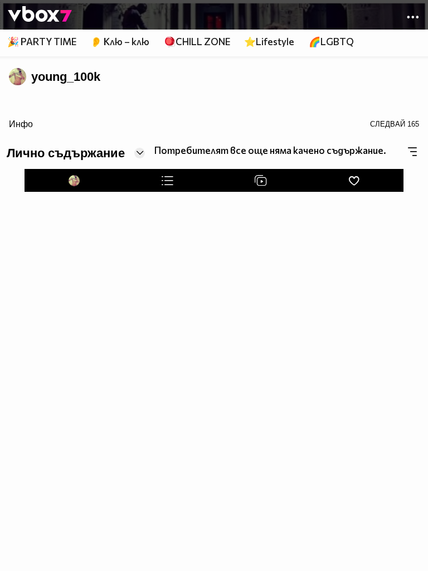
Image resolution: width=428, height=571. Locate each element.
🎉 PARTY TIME (41, 41)
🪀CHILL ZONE (197, 41)
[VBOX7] (40, 15)
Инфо (21, 124)
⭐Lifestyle (269, 41)
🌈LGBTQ (331, 41)
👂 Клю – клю (119, 41)
